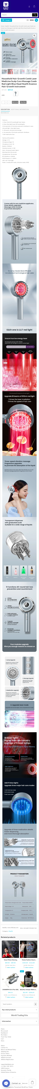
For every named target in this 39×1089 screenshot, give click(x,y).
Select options (11, 967)
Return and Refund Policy (8, 1049)
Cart (2, 1039)
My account (4, 1031)
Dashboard (4, 1033)
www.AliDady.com (22, 1083)
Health (7, 26)
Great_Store (12, 965)
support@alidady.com (7, 1064)
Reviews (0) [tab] (5, 113)
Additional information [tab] (20, 109)
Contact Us (4, 1047)
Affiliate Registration (7, 1059)
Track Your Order (6, 1037)
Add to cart (15, 102)
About (3, 1045)
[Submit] (34, 15)
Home (2, 26)
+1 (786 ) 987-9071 (7, 1066)
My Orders (4, 1035)
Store (2, 1041)
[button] (34, 35)
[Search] (35, 1004)
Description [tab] (5, 109)
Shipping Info (5, 1051)
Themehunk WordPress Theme (23, 1087)
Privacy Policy (5, 1053)
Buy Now (23, 102)
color (3, 95)
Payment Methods (6, 1055)
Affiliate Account (6, 1057)
